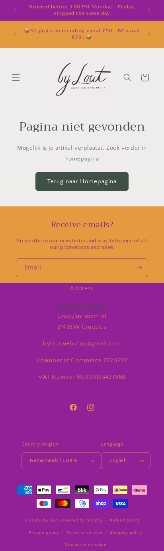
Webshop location (82, 305)
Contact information (85, 544)
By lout (50, 520)
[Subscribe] (139, 267)
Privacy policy (44, 532)
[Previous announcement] (14, 10)
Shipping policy (126, 532)
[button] (16, 77)
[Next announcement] (149, 10)
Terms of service (84, 532)
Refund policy (125, 520)
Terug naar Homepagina (82, 181)
